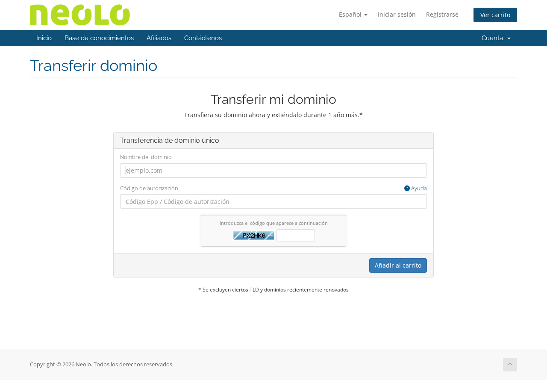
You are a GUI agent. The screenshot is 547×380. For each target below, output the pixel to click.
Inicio (44, 38)
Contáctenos (203, 38)
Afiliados (159, 38)
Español (351, 14)
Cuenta (494, 38)
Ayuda (418, 188)
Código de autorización (273, 188)
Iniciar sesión (397, 14)
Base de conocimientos (99, 38)
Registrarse (442, 14)
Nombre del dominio (146, 157)
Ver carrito (495, 15)
